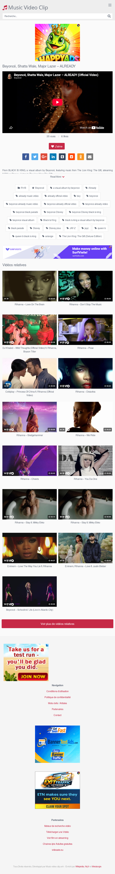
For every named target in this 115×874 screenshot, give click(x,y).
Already (92, 187)
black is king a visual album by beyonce (84, 220)
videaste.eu (57, 849)
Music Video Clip (27, 7)
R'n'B (23, 187)
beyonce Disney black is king (86, 212)
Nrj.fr (87, 866)
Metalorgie (96, 866)
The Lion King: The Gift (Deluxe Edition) (82, 236)
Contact (57, 715)
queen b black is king (25, 236)
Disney (36, 228)
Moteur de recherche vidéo (57, 826)
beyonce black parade (26, 212)
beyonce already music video (23, 204)
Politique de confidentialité (57, 697)
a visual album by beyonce (66, 187)
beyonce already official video (61, 204)
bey (78, 196)
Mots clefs (53, 703)
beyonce (93, 196)
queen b (101, 228)
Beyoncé (39, 187)
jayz (86, 228)
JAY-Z (72, 228)
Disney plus (54, 228)
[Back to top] (109, 867)
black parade (17, 228)
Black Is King (49, 220)
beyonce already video (96, 204)
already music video (28, 196)
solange (49, 236)
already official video (57, 196)
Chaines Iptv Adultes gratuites (57, 844)
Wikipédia (79, 866)
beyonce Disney (54, 212)
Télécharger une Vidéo (57, 832)
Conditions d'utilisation (57, 691)
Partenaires (57, 709)
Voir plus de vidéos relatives (57, 624)
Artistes (63, 703)
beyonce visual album (23, 220)
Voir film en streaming (57, 838)
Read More (56, 176)
